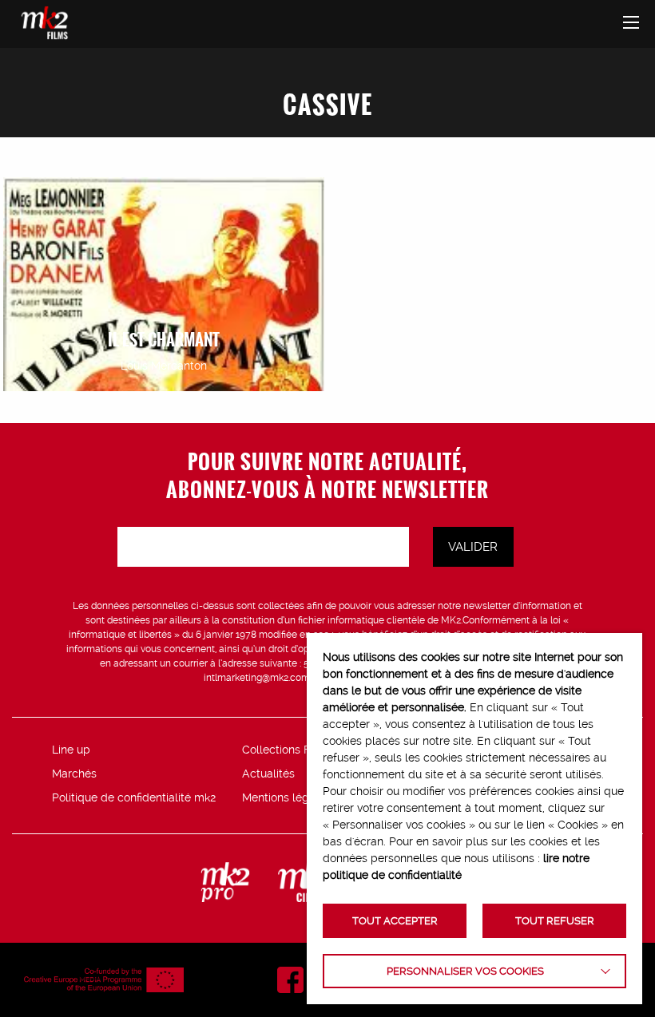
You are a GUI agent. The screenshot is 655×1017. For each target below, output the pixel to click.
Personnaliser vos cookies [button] (465, 971)
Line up (71, 749)
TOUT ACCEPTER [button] (395, 921)
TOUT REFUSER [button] (554, 921)
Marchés (74, 773)
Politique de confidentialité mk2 (134, 797)
